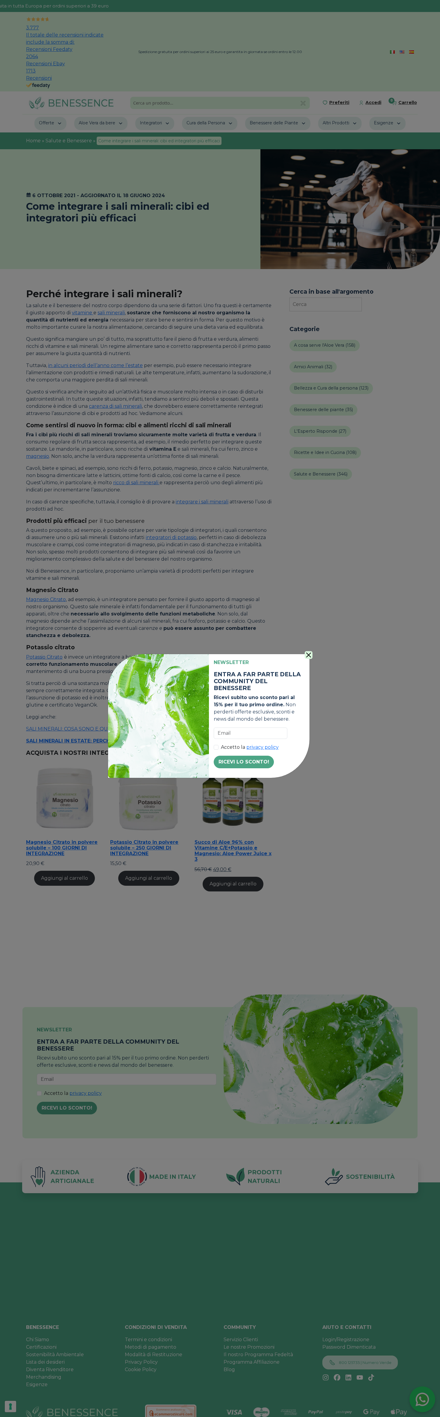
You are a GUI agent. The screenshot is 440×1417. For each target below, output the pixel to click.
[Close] (308, 655)
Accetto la (250, 747)
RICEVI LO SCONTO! (244, 762)
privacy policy (262, 747)
